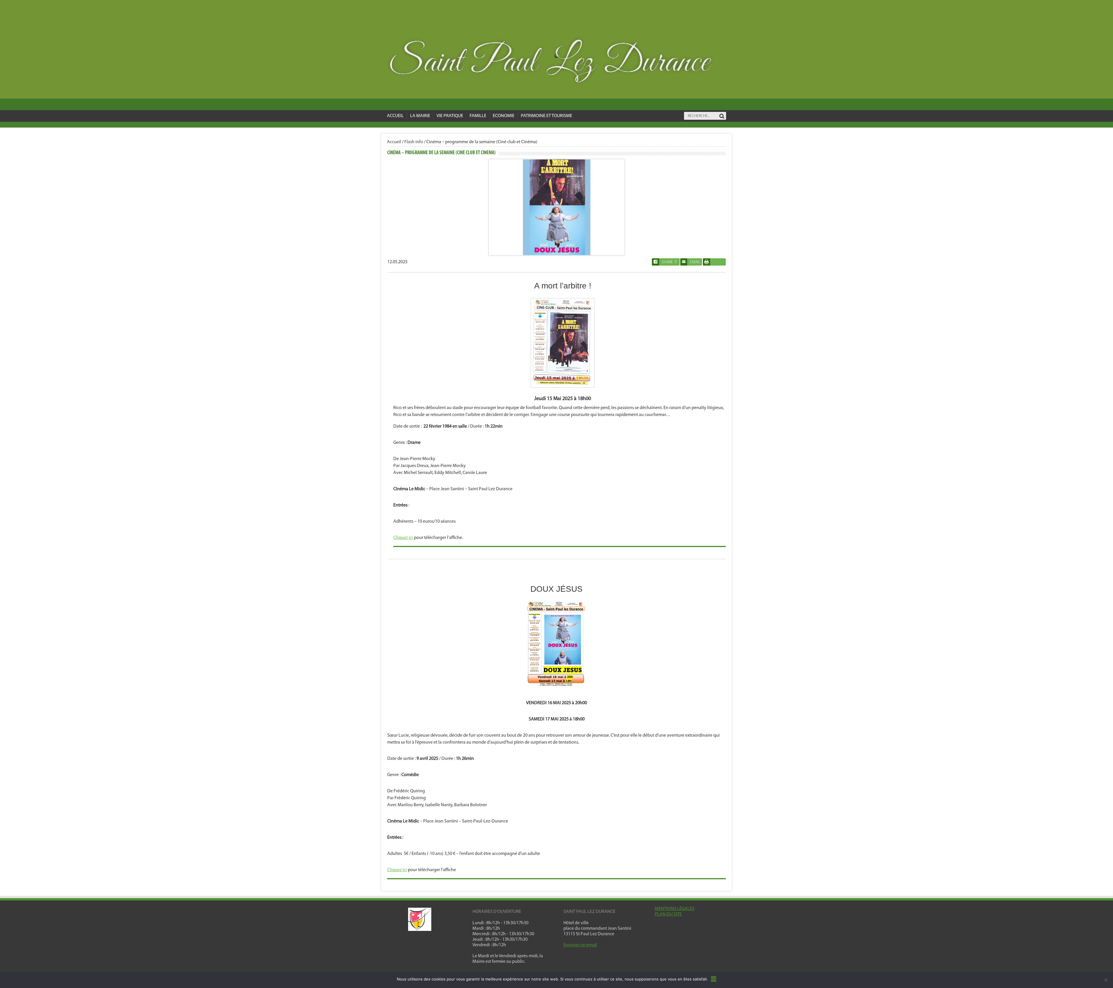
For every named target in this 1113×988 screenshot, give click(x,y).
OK (713, 979)
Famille (478, 116)
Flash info (413, 142)
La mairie (420, 116)
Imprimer (714, 262)
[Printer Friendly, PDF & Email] (706, 264)
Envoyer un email (580, 945)
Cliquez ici (403, 537)
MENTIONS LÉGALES (674, 909)
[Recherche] (721, 116)
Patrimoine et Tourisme (546, 116)
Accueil (395, 116)
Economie (503, 116)
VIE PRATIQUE (450, 116)
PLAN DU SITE (668, 914)
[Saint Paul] (556, 63)
